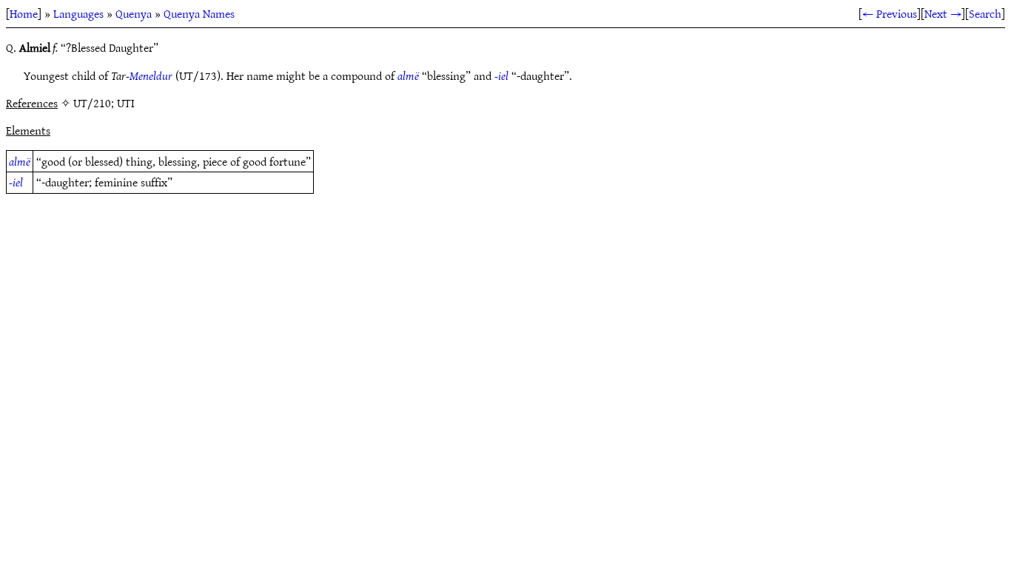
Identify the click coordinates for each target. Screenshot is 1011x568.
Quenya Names (199, 13)
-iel (501, 75)
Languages (78, 13)
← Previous (889, 13)
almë (408, 75)
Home (24, 13)
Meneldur (151, 75)
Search (985, 13)
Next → (942, 13)
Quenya (133, 13)
